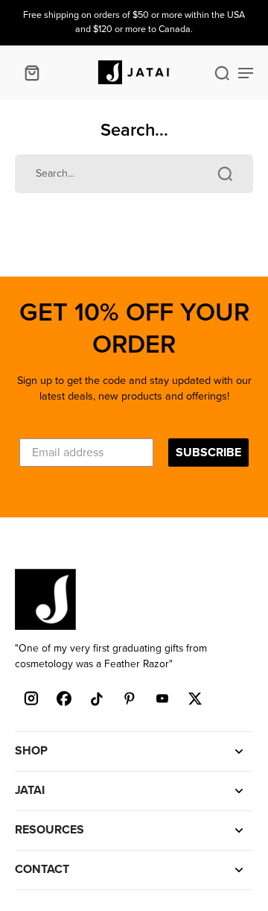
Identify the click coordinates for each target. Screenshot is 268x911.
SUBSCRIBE (208, 452)
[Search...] (224, 173)
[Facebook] (64, 698)
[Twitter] (195, 698)
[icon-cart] (31, 72)
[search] (221, 72)
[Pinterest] (129, 698)
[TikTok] (96, 698)
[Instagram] (31, 698)
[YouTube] (162, 698)
